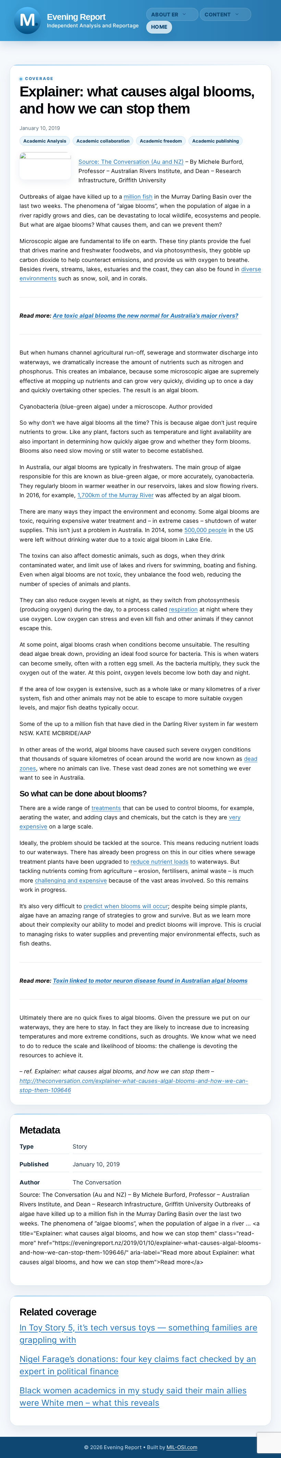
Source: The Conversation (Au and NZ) (131, 161)
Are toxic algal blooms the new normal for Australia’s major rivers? (145, 315)
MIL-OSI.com (182, 1447)
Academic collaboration (103, 141)
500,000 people (205, 530)
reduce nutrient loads (159, 861)
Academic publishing (215, 141)
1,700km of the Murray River (115, 495)
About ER (164, 14)
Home (159, 27)
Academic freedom (161, 141)
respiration (183, 609)
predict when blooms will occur (126, 906)
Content (218, 14)
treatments (106, 808)
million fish (138, 196)
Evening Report (76, 17)
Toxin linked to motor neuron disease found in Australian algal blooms (150, 980)
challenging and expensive (71, 880)
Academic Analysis (44, 141)
